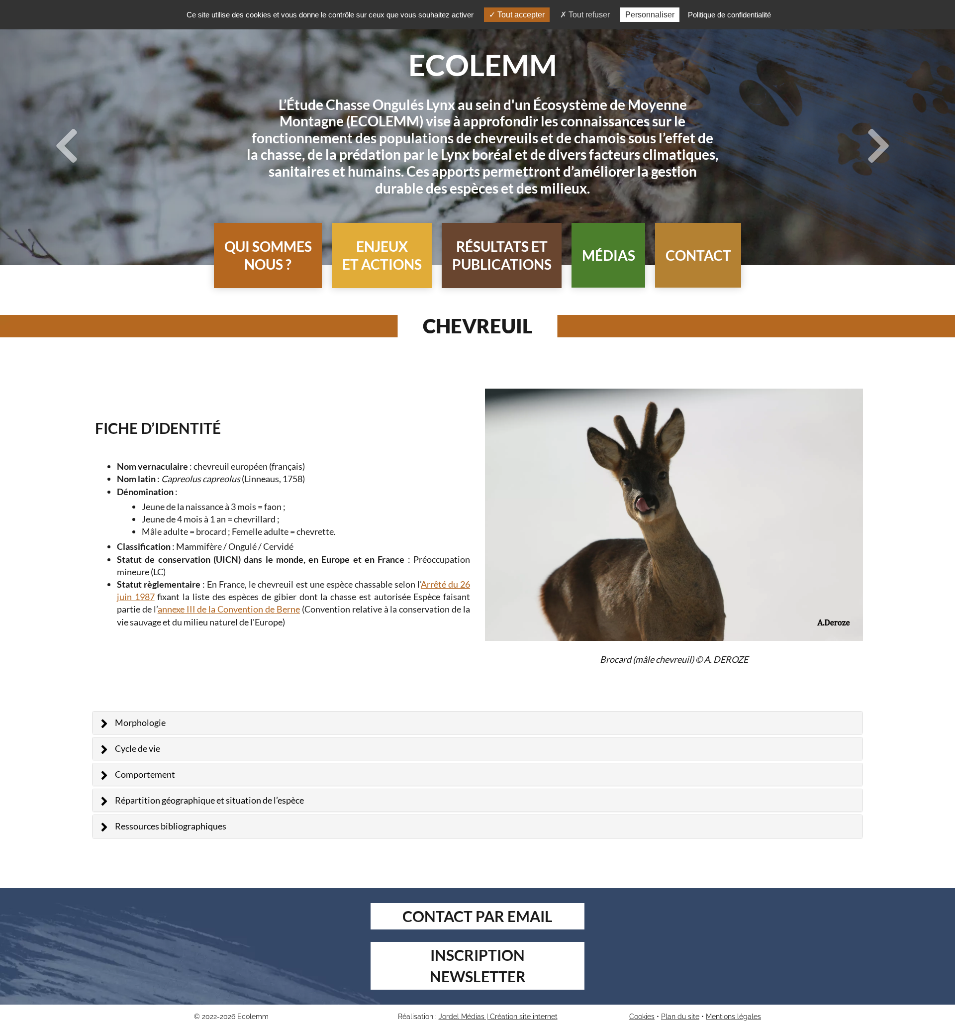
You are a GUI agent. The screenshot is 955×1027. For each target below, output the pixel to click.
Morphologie (140, 722)
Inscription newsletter (478, 965)
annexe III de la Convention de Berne (229, 609)
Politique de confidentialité (729, 14)
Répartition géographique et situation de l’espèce (209, 800)
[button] (268, 255)
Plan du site (680, 1017)
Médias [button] (608, 255)
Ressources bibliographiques (170, 826)
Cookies (642, 1017)
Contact (698, 255)
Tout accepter (520, 14)
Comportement (145, 774)
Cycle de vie (137, 748)
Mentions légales (733, 1017)
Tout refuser (588, 14)
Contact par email (477, 916)
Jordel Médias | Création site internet (498, 1017)
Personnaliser (649, 14)
